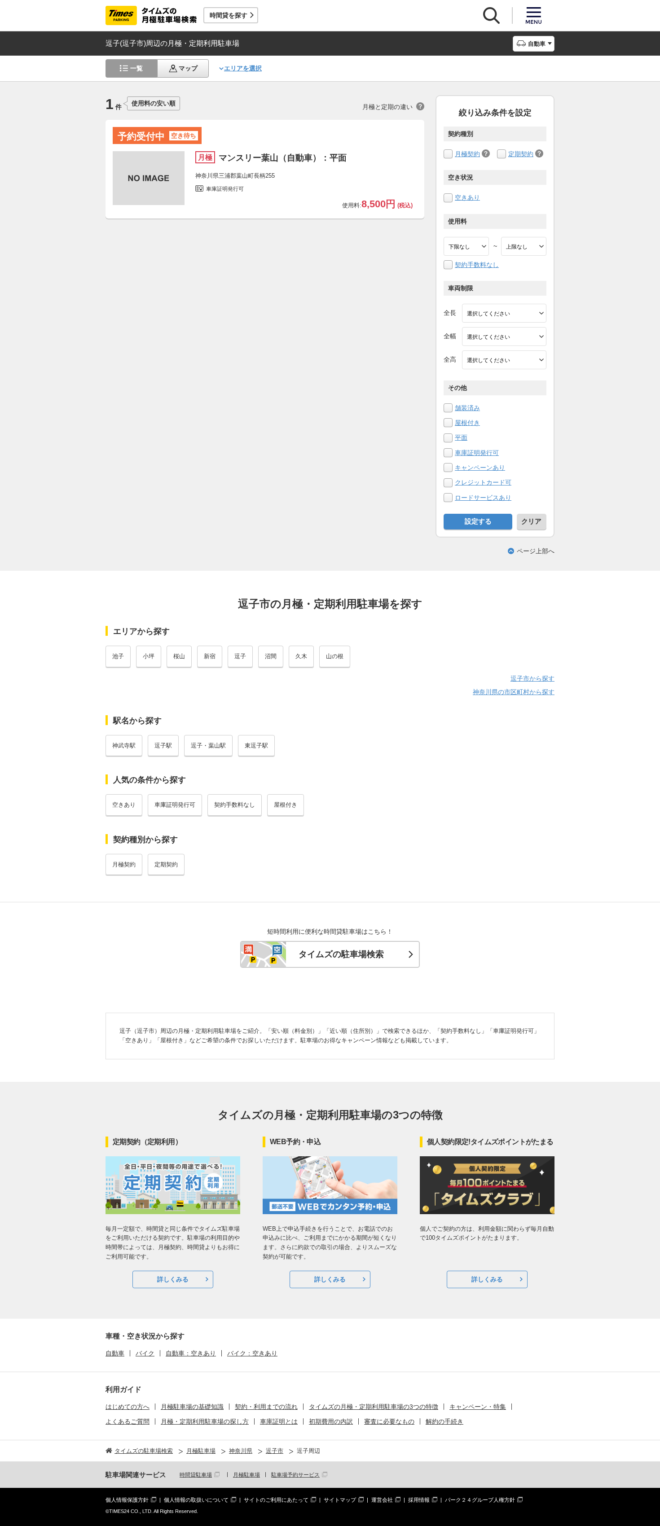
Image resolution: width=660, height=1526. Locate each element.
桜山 (179, 656)
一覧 (136, 68)
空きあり (467, 197)
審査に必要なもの (389, 1421)
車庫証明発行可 (477, 452)
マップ (188, 68)
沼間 (271, 656)
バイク (145, 1353)
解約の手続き (444, 1421)
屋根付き (467, 422)
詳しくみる (173, 1279)
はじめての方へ (128, 1406)
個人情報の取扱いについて (196, 1500)
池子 (118, 656)
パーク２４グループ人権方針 (480, 1500)
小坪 (148, 656)
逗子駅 (163, 745)
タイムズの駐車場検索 (341, 954)
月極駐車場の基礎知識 (192, 1406)
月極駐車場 (246, 1475)
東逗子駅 (256, 745)
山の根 (334, 656)
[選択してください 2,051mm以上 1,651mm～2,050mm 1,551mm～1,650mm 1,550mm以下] (504, 359)
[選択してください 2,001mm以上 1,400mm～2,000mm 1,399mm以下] (504, 336)
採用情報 (419, 1500)
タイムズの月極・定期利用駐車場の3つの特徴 (373, 1406)
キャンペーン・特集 (477, 1406)
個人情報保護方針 (127, 1500)
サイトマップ (340, 1500)
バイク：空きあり (252, 1353)
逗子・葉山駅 (208, 745)
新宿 (210, 656)
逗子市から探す (532, 678)
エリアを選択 (243, 68)
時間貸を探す (228, 15)
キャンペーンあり (480, 467)
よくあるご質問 (128, 1421)
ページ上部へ (535, 551)
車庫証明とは (279, 1421)
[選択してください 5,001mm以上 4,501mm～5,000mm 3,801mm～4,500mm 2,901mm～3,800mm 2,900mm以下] (504, 313)
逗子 (240, 656)
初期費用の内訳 (331, 1421)
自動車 (115, 1353)
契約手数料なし (477, 264)
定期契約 (520, 153)
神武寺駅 (124, 745)
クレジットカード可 (483, 482)
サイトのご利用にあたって (276, 1500)
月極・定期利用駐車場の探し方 (205, 1421)
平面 (461, 437)
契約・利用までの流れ (266, 1406)
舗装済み (467, 407)
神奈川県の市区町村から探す (513, 691)
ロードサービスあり (483, 497)
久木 (301, 656)
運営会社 (382, 1500)
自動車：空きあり (191, 1353)
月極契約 (467, 153)
